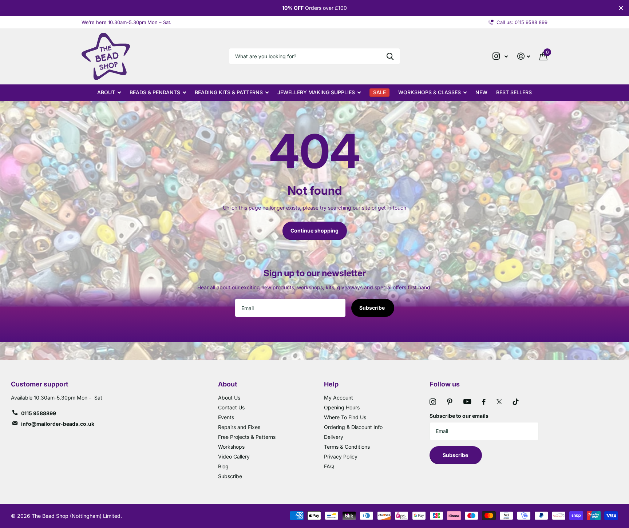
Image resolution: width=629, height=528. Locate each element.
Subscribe (372, 308)
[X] (499, 401)
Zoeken (390, 56)
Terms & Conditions (347, 447)
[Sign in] (523, 56)
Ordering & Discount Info (353, 427)
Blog (223, 466)
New (481, 92)
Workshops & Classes (429, 92)
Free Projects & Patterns (247, 437)
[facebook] (484, 402)
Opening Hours (342, 407)
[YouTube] (467, 401)
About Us (229, 397)
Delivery (333, 437)
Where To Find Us (345, 417)
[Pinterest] (449, 401)
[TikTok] (516, 401)
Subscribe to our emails (459, 416)
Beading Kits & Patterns (229, 92)
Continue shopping (314, 230)
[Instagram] (433, 401)
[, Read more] (500, 56)
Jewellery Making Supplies (316, 92)
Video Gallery (234, 456)
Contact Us (231, 407)
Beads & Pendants (155, 92)
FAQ (329, 466)
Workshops (231, 447)
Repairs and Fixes (239, 427)
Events (226, 417)
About (106, 92)
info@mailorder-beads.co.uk (57, 424)
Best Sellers (514, 92)
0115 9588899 (38, 413)
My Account (338, 397)
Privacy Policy (340, 456)
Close (621, 8)
